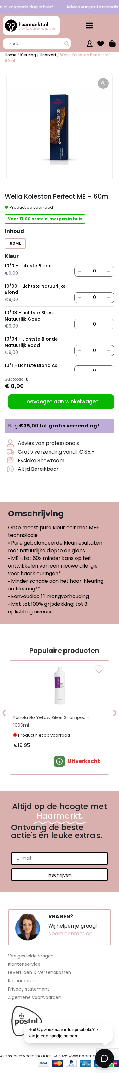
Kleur (12, 256)
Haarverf (48, 55)
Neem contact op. (71, 933)
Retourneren (22, 981)
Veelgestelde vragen (31, 956)
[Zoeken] (67, 43)
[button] (89, 25)
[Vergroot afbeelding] (103, 83)
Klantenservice (24, 964)
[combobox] (33, 43)
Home (11, 55)
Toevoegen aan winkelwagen (61, 401)
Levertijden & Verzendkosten (39, 972)
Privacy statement (28, 989)
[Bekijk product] (59, 761)
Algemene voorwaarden (34, 997)
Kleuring (28, 55)
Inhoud (14, 231)
